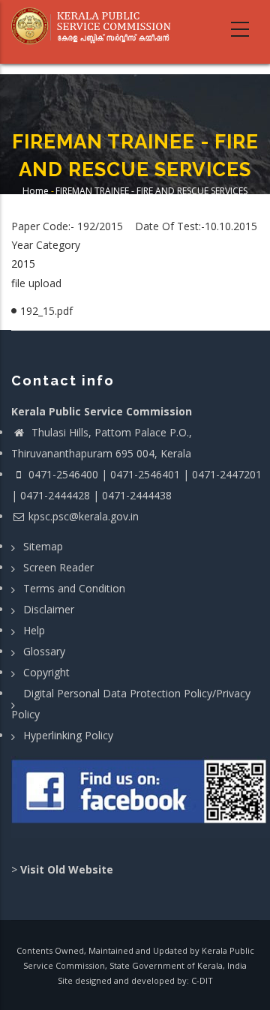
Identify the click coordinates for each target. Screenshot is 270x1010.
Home (35, 190)
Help (34, 630)
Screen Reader (58, 567)
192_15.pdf (46, 311)
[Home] (95, 26)
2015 (23, 263)
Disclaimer (48, 609)
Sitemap (43, 546)
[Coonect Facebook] (140, 797)
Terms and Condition (74, 588)
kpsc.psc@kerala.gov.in (83, 516)
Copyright (46, 672)
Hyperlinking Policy (68, 735)
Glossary (44, 651)
